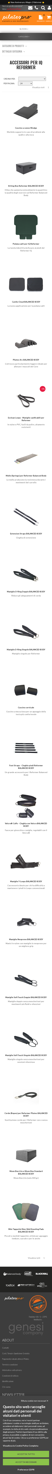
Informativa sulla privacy (12, 1370)
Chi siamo (6, 1387)
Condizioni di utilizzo (10, 1376)
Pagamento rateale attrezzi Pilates (15, 1359)
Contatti (5, 1348)
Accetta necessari (26, 1462)
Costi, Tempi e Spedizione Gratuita (15, 1353)
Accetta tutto (26, 1454)
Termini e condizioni (10, 1364)
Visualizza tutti (38, 87)
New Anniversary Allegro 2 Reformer (26, 2)
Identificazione (7, 1381)
